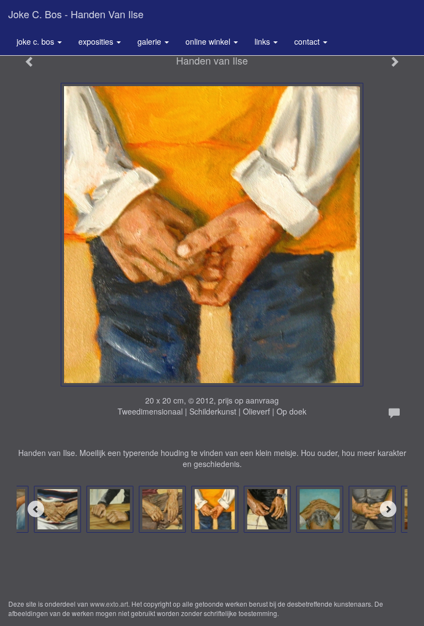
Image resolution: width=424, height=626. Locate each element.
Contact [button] (308, 41)
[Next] (388, 509)
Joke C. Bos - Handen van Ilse (76, 14)
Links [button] (263, 41)
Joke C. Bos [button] (36, 41)
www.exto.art (109, 603)
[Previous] (36, 509)
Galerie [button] (150, 41)
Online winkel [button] (209, 41)
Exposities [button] (96, 41)
